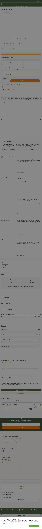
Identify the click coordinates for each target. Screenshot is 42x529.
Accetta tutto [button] (34, 526)
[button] (7, 526)
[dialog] (21, 523)
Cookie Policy (5, 523)
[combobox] (40, 517)
